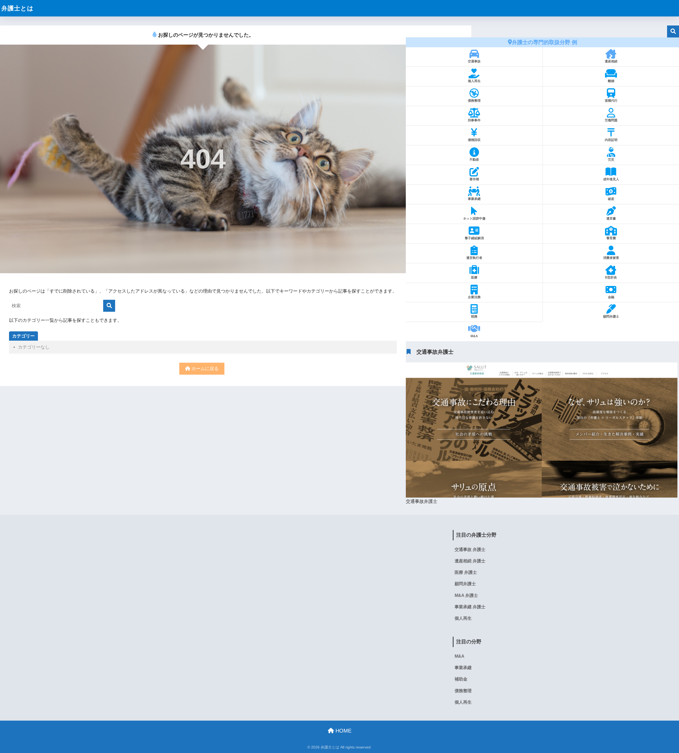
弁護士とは (17, 8)
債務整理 (463, 690)
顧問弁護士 (465, 583)
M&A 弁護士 (466, 595)
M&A (459, 656)
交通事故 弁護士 (470, 549)
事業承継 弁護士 (470, 607)
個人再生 (463, 618)
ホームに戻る (204, 368)
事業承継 (463, 667)
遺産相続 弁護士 (470, 561)
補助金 (461, 679)
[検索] (109, 306)
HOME (342, 731)
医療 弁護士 (466, 572)
